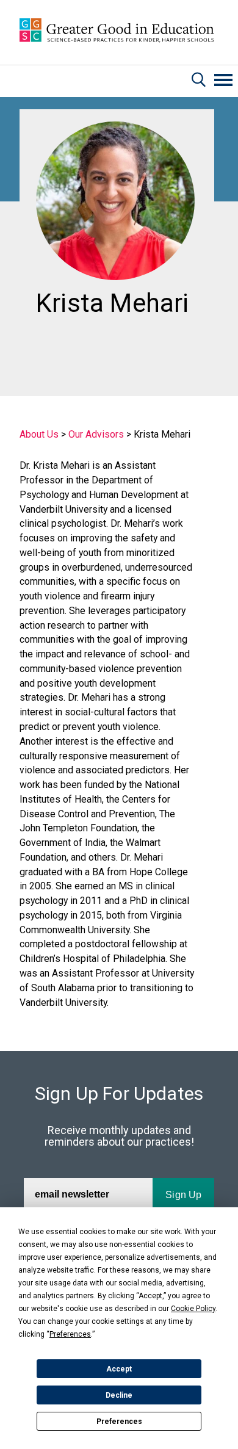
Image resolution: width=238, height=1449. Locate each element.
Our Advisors (96, 434)
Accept (119, 1369)
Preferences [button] (70, 1334)
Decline (119, 1395)
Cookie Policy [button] (193, 1308)
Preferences (119, 1421)
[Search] (198, 81)
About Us (39, 434)
